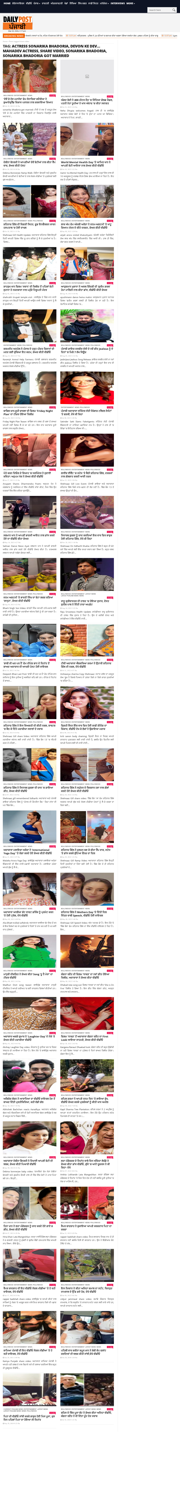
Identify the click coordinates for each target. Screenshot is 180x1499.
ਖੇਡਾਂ (66, 3)
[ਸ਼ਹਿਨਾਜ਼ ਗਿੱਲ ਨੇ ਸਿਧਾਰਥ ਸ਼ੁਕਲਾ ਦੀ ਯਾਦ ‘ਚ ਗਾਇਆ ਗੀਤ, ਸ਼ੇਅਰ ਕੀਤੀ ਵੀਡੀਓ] (29, 764)
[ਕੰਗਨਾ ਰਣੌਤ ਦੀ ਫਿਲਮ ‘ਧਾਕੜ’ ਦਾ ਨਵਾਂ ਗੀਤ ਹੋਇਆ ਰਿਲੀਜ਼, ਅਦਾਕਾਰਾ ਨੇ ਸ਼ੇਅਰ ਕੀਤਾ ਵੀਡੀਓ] (87, 951)
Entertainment (20, 95)
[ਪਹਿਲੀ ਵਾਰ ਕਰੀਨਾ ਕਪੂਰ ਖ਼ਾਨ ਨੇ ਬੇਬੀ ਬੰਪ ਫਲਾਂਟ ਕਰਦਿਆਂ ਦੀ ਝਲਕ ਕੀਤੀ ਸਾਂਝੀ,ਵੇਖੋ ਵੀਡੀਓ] (87, 1327)
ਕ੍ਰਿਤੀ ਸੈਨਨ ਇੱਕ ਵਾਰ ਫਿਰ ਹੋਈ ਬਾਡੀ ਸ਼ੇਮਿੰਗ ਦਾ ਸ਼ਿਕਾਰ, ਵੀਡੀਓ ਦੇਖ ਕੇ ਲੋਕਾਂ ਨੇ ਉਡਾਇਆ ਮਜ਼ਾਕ (84, 727)
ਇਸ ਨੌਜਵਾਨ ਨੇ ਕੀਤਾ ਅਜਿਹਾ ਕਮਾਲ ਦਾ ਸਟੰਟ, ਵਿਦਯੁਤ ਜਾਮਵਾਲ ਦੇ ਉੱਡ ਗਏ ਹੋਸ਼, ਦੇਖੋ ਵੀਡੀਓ (86, 1290)
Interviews (118, 3)
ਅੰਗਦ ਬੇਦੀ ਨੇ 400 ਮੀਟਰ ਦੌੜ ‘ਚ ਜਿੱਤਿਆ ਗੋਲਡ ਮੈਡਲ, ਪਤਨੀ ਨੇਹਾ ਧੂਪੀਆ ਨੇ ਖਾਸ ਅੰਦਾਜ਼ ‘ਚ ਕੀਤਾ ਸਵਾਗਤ (87, 101)
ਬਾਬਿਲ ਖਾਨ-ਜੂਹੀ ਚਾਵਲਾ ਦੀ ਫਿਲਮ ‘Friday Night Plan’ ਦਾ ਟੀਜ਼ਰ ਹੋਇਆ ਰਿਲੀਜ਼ (28, 412)
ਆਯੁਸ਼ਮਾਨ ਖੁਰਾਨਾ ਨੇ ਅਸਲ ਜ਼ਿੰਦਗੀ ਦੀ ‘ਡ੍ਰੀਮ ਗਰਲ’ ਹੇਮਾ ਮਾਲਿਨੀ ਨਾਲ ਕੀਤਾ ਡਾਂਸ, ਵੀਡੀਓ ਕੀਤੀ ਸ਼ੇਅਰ (85, 288)
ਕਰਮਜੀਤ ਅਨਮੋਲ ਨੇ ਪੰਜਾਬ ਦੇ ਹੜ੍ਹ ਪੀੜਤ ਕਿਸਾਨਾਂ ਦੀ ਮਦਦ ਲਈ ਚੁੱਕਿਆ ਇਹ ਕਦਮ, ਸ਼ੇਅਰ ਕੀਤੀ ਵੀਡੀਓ (29, 350)
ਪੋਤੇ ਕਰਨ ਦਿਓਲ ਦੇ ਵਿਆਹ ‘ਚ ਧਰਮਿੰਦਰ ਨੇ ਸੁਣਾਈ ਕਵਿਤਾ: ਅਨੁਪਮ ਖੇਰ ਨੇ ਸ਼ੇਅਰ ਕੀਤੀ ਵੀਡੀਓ (27, 474)
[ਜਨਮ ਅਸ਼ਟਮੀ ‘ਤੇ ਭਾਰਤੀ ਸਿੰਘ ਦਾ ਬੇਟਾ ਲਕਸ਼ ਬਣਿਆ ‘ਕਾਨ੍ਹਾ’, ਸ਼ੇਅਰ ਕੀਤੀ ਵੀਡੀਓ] (29, 574)
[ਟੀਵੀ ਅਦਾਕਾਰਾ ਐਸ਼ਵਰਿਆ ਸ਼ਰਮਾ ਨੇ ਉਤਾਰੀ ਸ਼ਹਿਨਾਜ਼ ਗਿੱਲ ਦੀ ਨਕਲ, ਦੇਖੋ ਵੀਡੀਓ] (87, 640)
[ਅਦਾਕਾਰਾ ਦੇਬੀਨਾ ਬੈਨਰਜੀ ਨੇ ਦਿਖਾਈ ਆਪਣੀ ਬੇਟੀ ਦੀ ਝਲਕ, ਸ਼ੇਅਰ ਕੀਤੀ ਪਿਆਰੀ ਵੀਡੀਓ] (29, 1137)
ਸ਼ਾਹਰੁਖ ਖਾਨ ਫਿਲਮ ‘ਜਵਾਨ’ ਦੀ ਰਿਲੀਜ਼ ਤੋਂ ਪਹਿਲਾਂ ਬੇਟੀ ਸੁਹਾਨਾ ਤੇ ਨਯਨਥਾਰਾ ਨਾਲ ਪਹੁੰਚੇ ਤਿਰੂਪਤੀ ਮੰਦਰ (28, 288)
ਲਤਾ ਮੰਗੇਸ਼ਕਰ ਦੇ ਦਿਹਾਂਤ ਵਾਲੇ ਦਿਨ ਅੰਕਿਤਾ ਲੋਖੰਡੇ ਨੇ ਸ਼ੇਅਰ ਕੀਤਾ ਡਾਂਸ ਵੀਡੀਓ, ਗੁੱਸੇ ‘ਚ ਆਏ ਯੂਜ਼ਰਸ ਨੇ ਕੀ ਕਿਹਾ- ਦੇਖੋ (85, 1164)
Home (7, 3)
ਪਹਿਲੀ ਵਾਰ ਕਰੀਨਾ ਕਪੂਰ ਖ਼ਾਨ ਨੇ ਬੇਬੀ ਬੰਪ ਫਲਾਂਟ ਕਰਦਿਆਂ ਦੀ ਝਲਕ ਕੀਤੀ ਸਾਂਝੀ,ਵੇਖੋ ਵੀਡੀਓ (83, 1352)
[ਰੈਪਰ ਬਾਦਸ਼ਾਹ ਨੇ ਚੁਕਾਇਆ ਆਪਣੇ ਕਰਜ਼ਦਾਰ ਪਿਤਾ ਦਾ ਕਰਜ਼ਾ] (87, 1203)
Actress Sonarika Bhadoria (40, 46)
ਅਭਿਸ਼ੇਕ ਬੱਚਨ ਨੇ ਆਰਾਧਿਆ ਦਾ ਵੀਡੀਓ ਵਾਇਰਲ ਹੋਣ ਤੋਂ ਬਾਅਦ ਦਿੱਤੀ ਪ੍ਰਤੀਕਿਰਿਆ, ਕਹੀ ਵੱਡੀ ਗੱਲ (29, 1100)
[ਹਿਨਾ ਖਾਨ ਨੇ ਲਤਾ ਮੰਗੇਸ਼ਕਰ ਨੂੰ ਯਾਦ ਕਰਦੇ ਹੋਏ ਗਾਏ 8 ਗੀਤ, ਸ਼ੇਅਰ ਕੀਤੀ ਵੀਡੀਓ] (29, 1203)
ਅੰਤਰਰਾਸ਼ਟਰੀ (57, 3)
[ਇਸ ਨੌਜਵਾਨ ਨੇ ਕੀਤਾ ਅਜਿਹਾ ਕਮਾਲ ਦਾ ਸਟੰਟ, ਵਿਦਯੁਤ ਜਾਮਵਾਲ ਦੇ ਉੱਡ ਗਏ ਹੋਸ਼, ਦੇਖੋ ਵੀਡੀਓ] (87, 1265)
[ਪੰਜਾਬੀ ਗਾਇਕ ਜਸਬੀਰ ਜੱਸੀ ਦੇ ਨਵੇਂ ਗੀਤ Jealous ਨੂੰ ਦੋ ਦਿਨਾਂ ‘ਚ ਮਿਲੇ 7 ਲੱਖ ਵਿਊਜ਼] (87, 325)
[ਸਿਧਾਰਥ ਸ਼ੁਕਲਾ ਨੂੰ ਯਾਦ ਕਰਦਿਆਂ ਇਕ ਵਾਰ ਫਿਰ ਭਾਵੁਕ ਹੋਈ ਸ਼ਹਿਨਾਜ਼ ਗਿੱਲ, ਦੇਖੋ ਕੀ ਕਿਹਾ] (87, 512)
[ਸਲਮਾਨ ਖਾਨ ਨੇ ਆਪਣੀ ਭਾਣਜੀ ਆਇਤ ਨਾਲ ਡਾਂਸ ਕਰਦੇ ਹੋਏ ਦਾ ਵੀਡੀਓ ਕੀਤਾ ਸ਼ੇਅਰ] (29, 512)
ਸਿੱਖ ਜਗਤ (82, 3)
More (129, 3)
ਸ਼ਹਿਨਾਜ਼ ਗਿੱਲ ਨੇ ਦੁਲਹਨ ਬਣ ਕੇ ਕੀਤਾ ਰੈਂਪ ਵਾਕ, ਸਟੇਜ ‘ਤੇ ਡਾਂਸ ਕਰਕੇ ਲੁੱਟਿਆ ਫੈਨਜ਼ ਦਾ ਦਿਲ (85, 851)
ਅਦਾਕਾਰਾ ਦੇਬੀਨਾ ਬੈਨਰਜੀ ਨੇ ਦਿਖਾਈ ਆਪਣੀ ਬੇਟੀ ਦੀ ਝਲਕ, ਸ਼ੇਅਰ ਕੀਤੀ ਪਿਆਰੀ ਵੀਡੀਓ (28, 1162)
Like (53, 95)
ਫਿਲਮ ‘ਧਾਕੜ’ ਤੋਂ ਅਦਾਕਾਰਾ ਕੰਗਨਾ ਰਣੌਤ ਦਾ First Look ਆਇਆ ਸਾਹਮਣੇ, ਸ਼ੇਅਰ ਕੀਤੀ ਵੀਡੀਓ (84, 1038)
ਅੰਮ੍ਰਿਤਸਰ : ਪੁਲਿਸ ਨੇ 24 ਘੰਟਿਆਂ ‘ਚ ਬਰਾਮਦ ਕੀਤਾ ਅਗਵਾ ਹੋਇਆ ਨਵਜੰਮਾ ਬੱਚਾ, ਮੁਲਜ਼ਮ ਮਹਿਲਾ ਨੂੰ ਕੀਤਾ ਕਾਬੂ (76, 35)
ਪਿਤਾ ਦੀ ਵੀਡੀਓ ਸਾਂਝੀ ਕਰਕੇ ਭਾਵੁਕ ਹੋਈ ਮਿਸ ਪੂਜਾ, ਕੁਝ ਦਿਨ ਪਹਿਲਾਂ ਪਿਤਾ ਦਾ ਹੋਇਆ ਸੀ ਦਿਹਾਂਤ (29, 1418)
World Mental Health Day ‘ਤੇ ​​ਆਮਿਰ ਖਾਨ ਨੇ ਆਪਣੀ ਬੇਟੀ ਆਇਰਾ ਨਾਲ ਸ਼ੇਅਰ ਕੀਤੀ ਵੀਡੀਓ (86, 163)
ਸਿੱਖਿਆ (73, 3)
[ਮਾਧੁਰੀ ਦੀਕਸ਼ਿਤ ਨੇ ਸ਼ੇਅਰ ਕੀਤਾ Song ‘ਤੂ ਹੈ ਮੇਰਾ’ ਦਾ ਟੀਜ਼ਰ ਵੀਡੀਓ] (29, 951)
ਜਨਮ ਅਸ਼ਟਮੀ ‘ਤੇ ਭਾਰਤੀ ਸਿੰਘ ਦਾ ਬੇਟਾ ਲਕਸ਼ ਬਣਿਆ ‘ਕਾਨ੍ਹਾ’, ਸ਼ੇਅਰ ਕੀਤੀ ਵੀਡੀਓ (28, 599)
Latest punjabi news (69, 596)
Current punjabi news (13, 1409)
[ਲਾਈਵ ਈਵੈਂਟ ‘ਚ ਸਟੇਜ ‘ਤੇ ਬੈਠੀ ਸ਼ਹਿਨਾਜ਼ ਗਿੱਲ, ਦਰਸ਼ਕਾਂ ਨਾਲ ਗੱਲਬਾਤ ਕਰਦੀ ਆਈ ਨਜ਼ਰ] (87, 450)
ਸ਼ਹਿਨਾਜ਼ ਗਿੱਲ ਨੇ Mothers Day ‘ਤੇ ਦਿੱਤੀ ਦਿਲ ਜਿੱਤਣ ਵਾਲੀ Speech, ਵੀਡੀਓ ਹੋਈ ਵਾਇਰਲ (84, 913)
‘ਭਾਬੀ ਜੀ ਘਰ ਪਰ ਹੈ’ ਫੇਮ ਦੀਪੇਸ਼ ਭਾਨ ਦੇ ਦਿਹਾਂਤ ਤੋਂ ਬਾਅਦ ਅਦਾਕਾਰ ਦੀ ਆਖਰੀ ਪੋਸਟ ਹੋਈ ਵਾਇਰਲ (27, 665)
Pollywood (38, 221)
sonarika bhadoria (86, 50)
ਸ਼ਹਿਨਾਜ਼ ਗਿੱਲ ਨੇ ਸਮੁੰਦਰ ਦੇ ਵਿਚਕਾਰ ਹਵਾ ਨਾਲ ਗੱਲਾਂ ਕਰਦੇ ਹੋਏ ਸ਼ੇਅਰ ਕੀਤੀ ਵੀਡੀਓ (85, 789)
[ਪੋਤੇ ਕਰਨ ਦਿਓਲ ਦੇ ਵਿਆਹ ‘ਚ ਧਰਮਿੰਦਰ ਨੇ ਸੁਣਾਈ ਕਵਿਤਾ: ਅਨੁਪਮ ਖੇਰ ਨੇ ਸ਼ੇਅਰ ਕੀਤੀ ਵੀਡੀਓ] (29, 450)
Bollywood (8, 95)
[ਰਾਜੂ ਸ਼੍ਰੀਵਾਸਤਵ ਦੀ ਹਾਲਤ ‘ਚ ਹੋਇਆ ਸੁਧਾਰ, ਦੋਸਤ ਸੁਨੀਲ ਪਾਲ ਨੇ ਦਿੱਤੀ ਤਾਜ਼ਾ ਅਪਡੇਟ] (87, 574)
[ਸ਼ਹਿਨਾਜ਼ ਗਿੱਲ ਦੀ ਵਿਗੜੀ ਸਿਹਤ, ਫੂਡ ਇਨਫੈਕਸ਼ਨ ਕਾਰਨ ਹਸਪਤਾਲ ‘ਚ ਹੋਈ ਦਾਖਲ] (29, 201)
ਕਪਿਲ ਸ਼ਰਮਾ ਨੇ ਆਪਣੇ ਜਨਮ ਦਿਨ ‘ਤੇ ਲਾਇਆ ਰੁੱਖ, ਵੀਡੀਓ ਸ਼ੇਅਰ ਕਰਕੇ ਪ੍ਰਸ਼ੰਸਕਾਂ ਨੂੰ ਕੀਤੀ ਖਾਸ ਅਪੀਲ (84, 1100)
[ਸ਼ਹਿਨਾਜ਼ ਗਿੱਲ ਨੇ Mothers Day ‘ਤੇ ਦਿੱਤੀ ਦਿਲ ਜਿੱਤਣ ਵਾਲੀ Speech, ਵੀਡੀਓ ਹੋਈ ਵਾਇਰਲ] (87, 889)
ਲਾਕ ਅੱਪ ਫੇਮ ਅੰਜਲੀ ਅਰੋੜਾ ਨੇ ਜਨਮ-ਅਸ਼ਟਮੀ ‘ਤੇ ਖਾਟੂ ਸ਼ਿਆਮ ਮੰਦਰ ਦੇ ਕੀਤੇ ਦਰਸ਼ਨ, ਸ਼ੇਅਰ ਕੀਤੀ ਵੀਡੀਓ (86, 226)
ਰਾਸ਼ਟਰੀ (45, 3)
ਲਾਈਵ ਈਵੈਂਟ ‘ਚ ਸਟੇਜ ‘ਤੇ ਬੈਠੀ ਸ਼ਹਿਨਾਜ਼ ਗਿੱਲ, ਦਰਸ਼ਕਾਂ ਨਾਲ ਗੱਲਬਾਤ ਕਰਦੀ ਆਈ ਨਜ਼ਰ (86, 474)
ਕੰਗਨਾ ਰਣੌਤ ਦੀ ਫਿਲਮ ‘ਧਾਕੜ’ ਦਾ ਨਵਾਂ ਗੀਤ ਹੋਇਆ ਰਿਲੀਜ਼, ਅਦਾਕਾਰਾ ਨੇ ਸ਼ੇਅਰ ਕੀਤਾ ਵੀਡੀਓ (85, 976)
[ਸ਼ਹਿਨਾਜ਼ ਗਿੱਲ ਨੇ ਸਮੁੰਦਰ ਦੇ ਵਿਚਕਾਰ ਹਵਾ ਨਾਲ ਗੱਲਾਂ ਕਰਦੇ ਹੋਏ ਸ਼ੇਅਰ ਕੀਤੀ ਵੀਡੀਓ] (87, 764)
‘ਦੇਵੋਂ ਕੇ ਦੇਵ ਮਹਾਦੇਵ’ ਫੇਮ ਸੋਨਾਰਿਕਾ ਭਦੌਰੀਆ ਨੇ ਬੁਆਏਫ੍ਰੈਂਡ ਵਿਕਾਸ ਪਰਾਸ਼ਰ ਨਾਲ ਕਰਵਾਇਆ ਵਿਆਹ (28, 100)
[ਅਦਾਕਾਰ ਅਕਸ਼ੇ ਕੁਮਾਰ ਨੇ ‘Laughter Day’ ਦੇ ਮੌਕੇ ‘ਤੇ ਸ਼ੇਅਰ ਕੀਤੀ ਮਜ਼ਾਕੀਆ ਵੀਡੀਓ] (29, 1013)
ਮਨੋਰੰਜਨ (103, 3)
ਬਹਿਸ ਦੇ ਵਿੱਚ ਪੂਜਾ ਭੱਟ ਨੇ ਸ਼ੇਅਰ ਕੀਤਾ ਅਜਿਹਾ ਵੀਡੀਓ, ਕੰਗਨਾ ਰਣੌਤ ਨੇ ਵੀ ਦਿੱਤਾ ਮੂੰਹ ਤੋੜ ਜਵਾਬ (86, 1414)
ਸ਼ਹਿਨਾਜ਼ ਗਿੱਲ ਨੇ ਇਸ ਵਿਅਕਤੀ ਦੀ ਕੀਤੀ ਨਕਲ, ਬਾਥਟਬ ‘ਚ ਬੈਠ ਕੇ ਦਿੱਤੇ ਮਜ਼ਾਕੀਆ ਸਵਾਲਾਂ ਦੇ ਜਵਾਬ (29, 727)
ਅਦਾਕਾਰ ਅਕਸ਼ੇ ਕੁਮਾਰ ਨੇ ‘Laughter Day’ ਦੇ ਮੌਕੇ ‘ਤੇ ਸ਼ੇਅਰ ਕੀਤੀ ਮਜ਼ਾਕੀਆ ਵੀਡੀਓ (29, 1038)
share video (52, 50)
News (30, 95)
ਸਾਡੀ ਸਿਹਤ (93, 3)
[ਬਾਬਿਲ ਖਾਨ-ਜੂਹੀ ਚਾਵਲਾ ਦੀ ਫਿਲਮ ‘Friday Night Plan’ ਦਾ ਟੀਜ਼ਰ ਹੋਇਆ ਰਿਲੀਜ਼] (29, 387)
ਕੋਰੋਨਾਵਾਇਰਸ (18, 3)
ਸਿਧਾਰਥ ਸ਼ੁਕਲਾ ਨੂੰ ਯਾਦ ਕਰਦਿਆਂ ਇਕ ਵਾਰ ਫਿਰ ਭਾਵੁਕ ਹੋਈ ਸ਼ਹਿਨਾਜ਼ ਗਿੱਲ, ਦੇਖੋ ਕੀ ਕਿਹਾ (86, 537)
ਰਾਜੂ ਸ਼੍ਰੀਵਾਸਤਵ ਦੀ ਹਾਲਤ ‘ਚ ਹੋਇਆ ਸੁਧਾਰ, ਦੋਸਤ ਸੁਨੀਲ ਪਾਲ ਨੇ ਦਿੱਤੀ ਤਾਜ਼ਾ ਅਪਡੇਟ (85, 602)
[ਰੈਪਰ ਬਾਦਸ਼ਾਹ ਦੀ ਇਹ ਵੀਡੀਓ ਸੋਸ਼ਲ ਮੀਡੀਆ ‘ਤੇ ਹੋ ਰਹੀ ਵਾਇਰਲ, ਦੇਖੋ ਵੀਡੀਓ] (29, 1265)
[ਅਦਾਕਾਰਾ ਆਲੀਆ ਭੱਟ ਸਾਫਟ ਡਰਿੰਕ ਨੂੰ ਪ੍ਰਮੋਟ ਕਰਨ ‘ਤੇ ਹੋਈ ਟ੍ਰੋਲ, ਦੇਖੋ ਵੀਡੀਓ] (29, 889)
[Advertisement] (90, 1451)
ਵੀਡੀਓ (29, 3)
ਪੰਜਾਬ (35, 3)
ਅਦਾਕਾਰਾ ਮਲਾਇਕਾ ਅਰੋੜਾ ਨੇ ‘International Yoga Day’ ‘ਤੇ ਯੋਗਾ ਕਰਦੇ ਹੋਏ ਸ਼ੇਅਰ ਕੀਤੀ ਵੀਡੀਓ (28, 851)
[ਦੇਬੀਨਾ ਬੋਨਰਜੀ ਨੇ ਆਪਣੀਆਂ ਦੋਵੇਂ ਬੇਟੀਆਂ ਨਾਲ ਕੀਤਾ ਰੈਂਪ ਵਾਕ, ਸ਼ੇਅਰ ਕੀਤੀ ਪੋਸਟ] (29, 139)
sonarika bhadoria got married (36, 55)
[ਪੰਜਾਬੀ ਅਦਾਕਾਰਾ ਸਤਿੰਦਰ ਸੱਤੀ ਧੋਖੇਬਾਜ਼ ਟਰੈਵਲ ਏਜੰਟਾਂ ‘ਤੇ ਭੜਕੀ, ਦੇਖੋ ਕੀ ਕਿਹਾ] (87, 387)
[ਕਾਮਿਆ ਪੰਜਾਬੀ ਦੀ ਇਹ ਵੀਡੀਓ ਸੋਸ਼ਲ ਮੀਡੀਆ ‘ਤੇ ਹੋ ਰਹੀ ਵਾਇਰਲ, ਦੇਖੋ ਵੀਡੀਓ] (29, 1327)
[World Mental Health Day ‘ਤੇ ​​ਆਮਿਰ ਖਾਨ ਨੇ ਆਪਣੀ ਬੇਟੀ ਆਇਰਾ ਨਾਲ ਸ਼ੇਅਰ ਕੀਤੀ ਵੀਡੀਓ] (87, 139)
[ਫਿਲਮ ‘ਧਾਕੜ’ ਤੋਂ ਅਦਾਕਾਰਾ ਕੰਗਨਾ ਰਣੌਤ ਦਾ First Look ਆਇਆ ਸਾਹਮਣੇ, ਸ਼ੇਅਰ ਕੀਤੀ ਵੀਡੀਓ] (87, 1013)
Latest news (90, 594)
